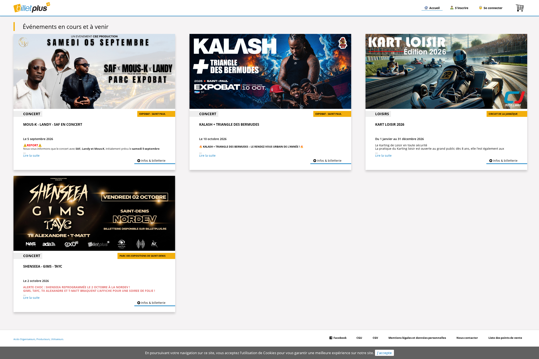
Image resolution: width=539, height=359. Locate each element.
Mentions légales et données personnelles (417, 338)
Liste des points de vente (505, 338)
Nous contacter (467, 338)
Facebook (340, 338)
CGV (375, 338)
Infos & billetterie (152, 161)
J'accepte (384, 352)
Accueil (434, 8)
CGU (359, 338)
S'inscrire (461, 8)
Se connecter (493, 8)
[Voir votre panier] (520, 8)
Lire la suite (31, 155)
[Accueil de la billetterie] (31, 11)
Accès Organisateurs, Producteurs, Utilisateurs (38, 339)
